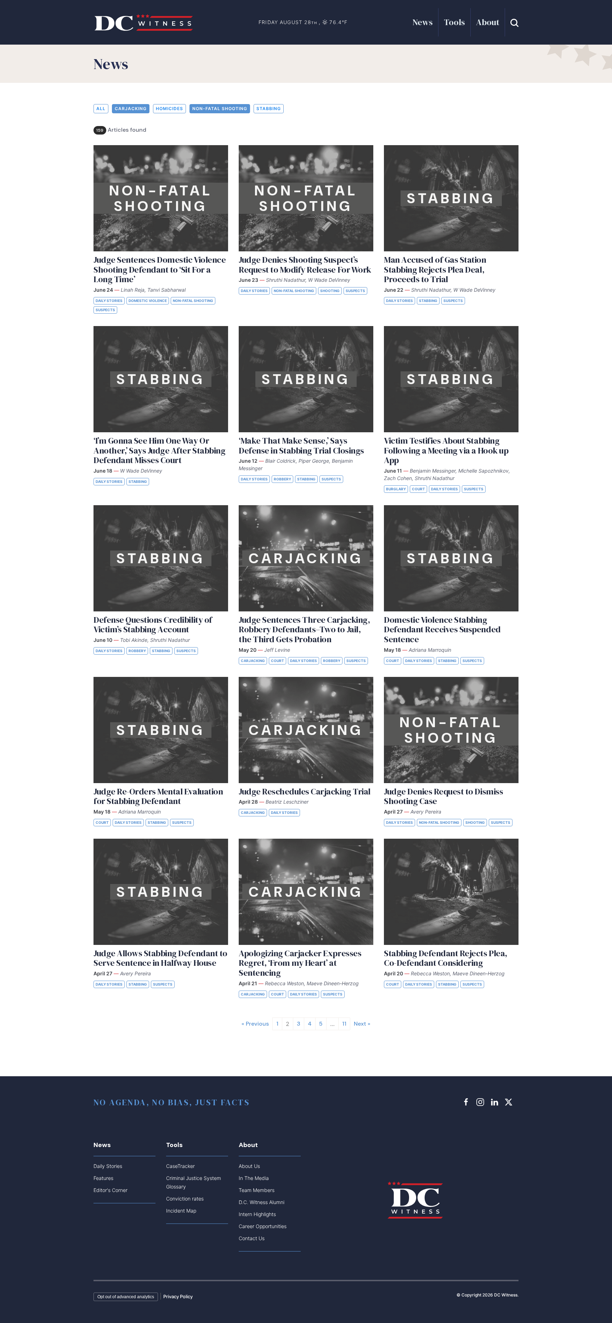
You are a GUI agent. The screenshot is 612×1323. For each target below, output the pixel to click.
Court (418, 489)
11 (344, 1023)
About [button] (487, 22)
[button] (514, 22)
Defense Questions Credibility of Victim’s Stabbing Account (153, 624)
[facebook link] (467, 1102)
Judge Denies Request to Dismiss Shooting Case (443, 796)
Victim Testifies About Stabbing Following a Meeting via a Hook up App (446, 450)
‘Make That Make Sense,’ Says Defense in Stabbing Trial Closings (301, 445)
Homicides (169, 108)
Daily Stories (109, 300)
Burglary (396, 489)
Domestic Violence (148, 300)
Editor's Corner (111, 1190)
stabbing (268, 108)
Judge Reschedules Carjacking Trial (304, 791)
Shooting (330, 291)
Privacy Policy (178, 1296)
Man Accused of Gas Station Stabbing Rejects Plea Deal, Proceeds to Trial (435, 269)
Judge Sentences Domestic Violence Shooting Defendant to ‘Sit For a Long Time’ (160, 269)
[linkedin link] (495, 1102)
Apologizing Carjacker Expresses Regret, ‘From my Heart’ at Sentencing (300, 963)
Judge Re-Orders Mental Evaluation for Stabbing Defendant (158, 796)
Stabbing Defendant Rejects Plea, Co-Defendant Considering (445, 958)
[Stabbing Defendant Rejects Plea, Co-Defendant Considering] (451, 892)
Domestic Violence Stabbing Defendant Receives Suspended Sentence (442, 629)
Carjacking (131, 108)
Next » (362, 1023)
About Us (249, 1166)
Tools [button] (454, 22)
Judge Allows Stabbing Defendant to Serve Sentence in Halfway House (160, 958)
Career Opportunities (263, 1226)
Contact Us (252, 1238)
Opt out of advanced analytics (125, 1296)
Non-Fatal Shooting (219, 108)
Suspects (105, 310)
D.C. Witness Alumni (261, 1202)
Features (103, 1178)
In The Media (254, 1178)
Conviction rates (185, 1199)
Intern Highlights (257, 1214)
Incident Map (181, 1211)
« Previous (255, 1023)
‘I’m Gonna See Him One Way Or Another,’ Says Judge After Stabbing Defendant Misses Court (159, 450)
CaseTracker (180, 1166)
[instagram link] (481, 1102)
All (101, 108)
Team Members (256, 1190)
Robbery (282, 479)
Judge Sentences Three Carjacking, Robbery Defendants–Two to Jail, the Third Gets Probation (304, 629)
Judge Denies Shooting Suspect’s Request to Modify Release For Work (305, 264)
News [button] (423, 22)
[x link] (509, 1102)
